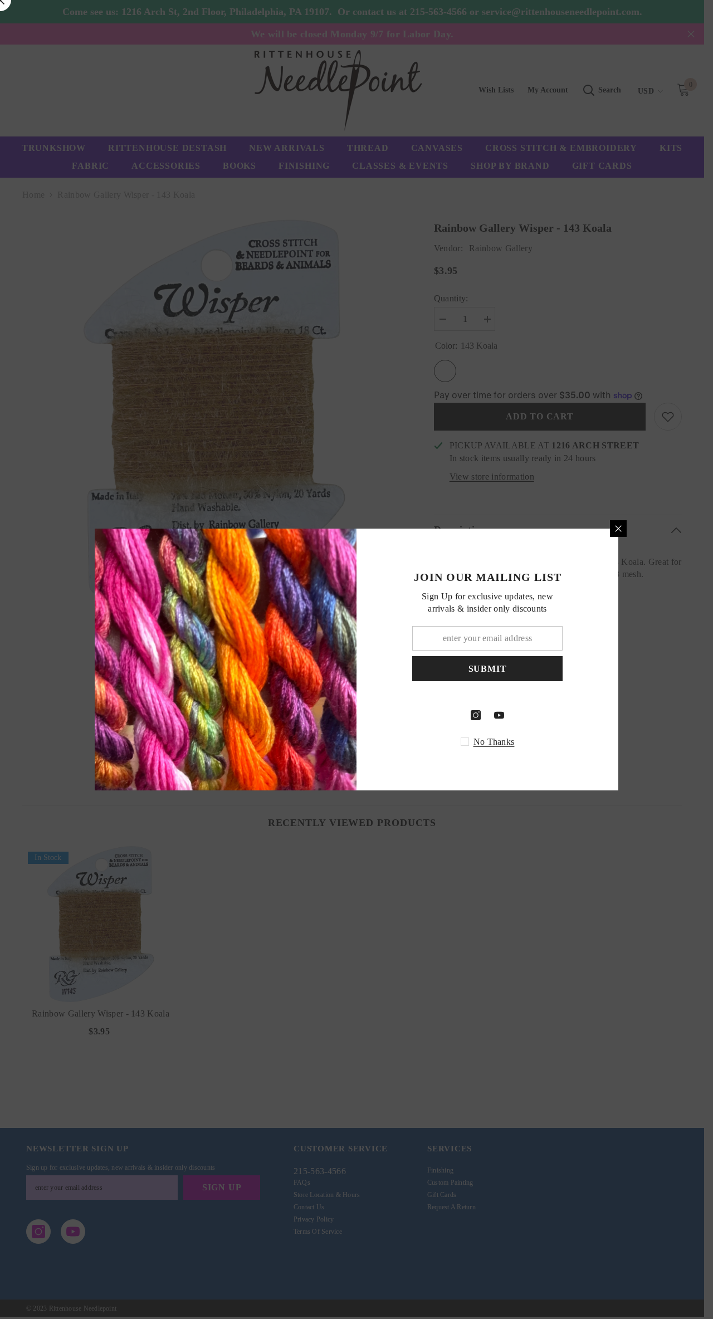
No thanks (494, 741)
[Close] (618, 528)
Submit (487, 668)
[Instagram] (475, 715)
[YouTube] (499, 715)
